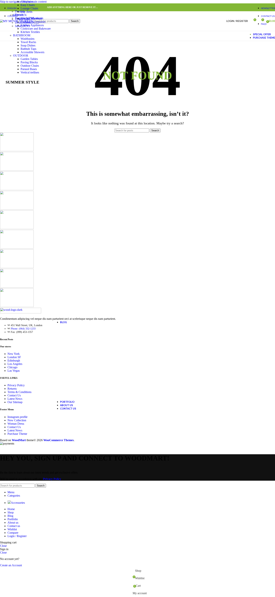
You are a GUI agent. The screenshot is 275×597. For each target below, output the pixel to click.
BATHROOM (21, 35)
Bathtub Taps (28, 48)
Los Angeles (14, 363)
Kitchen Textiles (30, 32)
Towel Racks (28, 42)
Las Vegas (13, 370)
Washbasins (27, 38)
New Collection (16, 420)
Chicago (12, 367)
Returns (12, 388)
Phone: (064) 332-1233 (23, 328)
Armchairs (27, 1)
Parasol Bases (29, 69)
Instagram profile (17, 416)
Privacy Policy (16, 385)
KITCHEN (20, 15)
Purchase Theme (17, 433)
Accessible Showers (32, 52)
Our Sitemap (14, 402)
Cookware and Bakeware (36, 28)
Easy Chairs (28, 5)
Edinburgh (13, 360)
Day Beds (26, 11)
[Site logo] (16, 21)
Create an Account (11, 565)
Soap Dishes (28, 45)
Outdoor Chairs (30, 65)
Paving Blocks (29, 62)
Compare (12, 532)
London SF (14, 357)
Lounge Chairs (29, 8)
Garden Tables (29, 59)
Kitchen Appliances (32, 25)
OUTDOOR (20, 55)
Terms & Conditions (19, 392)
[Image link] (20, 312)
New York (13, 353)
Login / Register (17, 536)
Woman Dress (15, 423)
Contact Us (14, 395)
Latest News (14, 398)
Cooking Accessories (33, 21)
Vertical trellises (30, 72)
